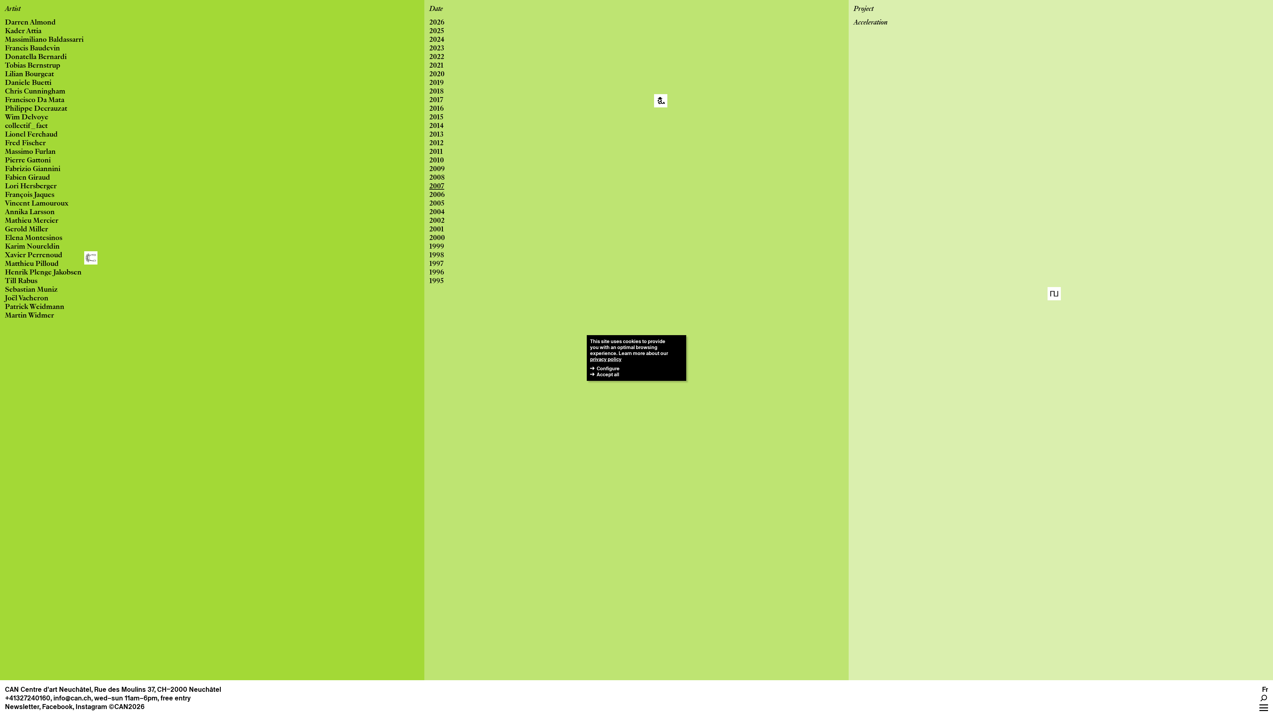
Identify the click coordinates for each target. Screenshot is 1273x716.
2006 (437, 195)
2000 (437, 238)
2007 (436, 187)
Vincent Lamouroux (36, 204)
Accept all (608, 374)
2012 (436, 144)
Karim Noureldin (32, 247)
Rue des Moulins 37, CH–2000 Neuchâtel (157, 689)
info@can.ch (72, 698)
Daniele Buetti (28, 83)
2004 (437, 212)
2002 (437, 221)
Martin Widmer (29, 316)
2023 (436, 49)
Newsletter (22, 706)
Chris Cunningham (35, 92)
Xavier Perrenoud (33, 256)
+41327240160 (27, 698)
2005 (436, 204)
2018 (436, 92)
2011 (436, 152)
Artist (13, 9)
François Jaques (29, 195)
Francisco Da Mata (34, 100)
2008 (437, 178)
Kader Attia (23, 31)
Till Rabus (21, 281)
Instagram (91, 706)
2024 (436, 40)
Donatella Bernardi (36, 57)
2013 (436, 135)
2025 (436, 31)
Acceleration (871, 23)
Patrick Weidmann (34, 307)
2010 (436, 161)
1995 (436, 281)
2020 (437, 75)
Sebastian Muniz (31, 290)
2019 (436, 83)
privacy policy (606, 359)
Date (436, 9)
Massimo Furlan (30, 152)
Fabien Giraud (27, 178)
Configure (608, 368)
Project (864, 9)
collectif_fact (26, 126)
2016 (436, 109)
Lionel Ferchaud (31, 135)
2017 (436, 100)
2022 (436, 57)
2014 (436, 126)
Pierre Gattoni (28, 161)
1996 (436, 273)
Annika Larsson (30, 212)
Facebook (57, 706)
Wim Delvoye (26, 118)
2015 (436, 118)
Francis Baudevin (32, 49)
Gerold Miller (26, 230)
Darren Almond (30, 23)
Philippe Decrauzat (36, 109)
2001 (436, 230)
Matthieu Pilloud (32, 264)
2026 (437, 23)
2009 (437, 169)
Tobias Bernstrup (32, 66)
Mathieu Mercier (31, 221)
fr (1265, 689)
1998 (436, 256)
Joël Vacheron (26, 299)
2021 (436, 66)
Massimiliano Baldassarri (44, 40)
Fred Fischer (25, 144)
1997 (436, 264)
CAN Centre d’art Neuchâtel (48, 689)
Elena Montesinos (33, 238)
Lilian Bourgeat (29, 75)
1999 (436, 247)
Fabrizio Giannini (32, 169)
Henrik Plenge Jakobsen (43, 273)
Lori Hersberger (31, 187)
